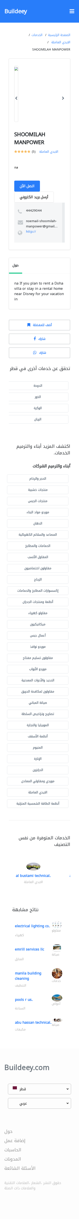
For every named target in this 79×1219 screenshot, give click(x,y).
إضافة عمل (14, 1140)
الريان (37, 419)
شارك (41, 339)
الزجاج (38, 579)
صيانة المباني (38, 703)
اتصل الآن (27, 186)
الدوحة (38, 386)
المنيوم (38, 748)
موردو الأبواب (38, 669)
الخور (38, 397)
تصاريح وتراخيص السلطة (38, 714)
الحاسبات (12, 1150)
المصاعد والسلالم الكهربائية (38, 535)
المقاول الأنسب (38, 557)
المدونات (12, 1159)
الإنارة (37, 759)
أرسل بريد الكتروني (34, 197)
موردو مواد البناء (38, 512)
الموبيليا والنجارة (38, 725)
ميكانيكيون (37, 624)
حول (8, 1131)
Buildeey (15, 11)
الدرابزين (38, 770)
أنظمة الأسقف (38, 736)
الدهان (37, 523)
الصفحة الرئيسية (59, 35)
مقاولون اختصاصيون (37, 568)
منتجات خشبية (38, 490)
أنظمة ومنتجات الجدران (38, 602)
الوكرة (38, 408)
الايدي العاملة (60, 42)
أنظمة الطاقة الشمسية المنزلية (37, 804)
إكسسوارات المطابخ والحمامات (37, 591)
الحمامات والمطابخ (37, 546)
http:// (31, 232)
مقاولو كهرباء (37, 613)
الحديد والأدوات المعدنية (38, 680)
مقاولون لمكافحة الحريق (37, 692)
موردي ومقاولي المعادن (37, 781)
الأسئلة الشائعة (20, 1168)
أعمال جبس (38, 636)
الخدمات (37, 35)
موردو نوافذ (38, 647)
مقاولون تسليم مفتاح (38, 658)
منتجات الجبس (37, 501)
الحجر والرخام (37, 479)
